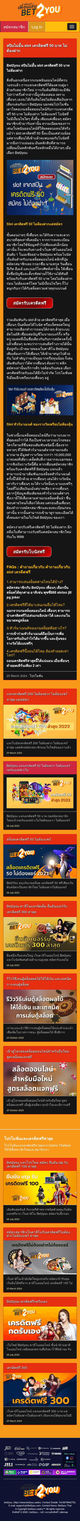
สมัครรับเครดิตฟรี (29, 303)
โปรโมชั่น (36, 676)
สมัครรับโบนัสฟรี (29, 551)
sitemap (64, 1512)
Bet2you (21, 152)
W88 (20, 536)
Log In (37, 26)
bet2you (34, 1512)
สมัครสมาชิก (14, 26)
